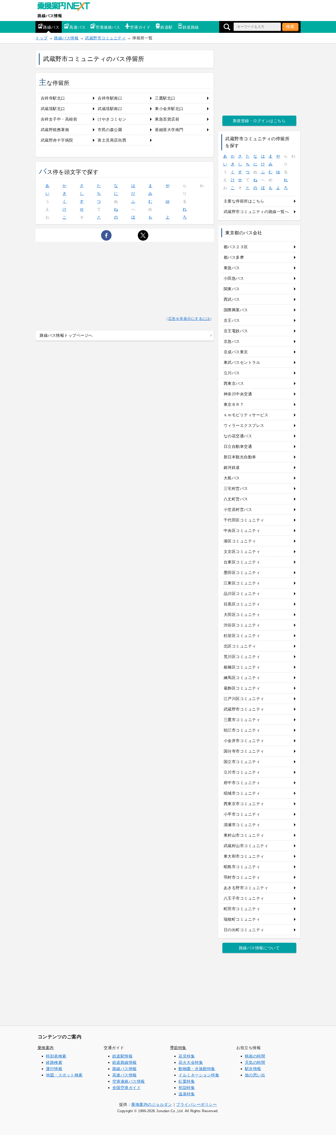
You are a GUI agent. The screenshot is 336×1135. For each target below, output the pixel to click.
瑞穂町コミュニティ (242, 919)
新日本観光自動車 (240, 457)
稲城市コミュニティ (242, 793)
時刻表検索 (56, 1056)
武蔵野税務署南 (55, 129)
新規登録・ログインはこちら (259, 120)
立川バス (232, 373)
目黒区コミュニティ (242, 604)
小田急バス (234, 278)
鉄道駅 (166, 27)
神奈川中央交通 (238, 394)
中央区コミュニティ (242, 530)
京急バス (232, 341)
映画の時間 (255, 1056)
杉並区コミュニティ (242, 635)
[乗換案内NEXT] (66, 7)
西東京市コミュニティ (244, 803)
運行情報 (54, 1068)
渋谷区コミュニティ (242, 625)
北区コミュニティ (240, 646)
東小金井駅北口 (169, 108)
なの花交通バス (238, 436)
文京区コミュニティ (242, 551)
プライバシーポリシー (196, 1104)
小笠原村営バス (238, 509)
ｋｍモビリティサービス (246, 415)
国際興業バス (236, 310)
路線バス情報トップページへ (66, 335)
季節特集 (178, 1047)
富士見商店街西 (112, 140)
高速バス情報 (124, 1075)
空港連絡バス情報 (128, 1081)
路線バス (51, 27)
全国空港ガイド (126, 1087)
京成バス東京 (236, 352)
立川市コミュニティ (242, 772)
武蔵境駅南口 (110, 108)
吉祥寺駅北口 (53, 98)
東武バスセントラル (242, 362)
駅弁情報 (253, 1068)
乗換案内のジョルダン (151, 1104)
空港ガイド (140, 27)
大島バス (232, 478)
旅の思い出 (255, 1075)
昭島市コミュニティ (242, 866)
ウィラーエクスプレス (244, 425)
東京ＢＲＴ (234, 404)
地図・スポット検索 (64, 1075)
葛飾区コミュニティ (242, 688)
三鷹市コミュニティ (242, 719)
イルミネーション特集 (198, 1075)
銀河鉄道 (232, 467)
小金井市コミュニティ (244, 740)
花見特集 (186, 1056)
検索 (290, 26)
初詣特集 (186, 1087)
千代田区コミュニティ (244, 520)
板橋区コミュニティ (242, 667)
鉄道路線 (191, 27)
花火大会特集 (190, 1062)
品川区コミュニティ (242, 593)
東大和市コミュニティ (244, 856)
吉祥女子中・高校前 (59, 119)
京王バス (232, 320)
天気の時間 (255, 1062)
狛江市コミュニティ (242, 730)
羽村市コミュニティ (242, 877)
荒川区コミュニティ (242, 656)
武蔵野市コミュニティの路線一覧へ (256, 211)
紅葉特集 (186, 1081)
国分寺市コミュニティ (244, 751)
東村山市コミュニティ (244, 835)
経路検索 (54, 1062)
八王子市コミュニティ (244, 898)
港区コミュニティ (240, 541)
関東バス (232, 289)
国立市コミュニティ (242, 761)
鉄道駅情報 (122, 1056)
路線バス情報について (259, 948)
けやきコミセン (112, 119)
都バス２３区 (236, 247)
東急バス (232, 268)
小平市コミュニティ (242, 814)
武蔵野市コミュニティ (105, 38)
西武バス (232, 299)
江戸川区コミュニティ (244, 698)
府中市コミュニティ (242, 782)
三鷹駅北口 (165, 98)
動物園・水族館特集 (196, 1068)
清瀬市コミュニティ (242, 824)
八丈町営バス (236, 499)
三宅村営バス (236, 488)
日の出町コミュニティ (244, 929)
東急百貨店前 (167, 119)
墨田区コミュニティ (242, 572)
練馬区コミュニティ (242, 677)
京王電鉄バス (236, 331)
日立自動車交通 (238, 446)
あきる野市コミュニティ (246, 887)
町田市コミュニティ (242, 908)
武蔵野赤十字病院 (57, 140)
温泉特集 (186, 1094)
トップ (41, 38)
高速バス (77, 27)
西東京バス (234, 383)
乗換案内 (46, 1047)
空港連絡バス (108, 27)
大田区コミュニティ (242, 614)
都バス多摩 (234, 257)
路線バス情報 (50, 15)
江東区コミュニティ (242, 583)
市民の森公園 (110, 129)
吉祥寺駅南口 (110, 98)
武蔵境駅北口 (53, 108)
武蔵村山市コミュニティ (246, 845)
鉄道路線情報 (124, 1062)
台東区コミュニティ (242, 562)
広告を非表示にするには (189, 319)
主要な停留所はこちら (244, 201)
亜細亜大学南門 (169, 129)
